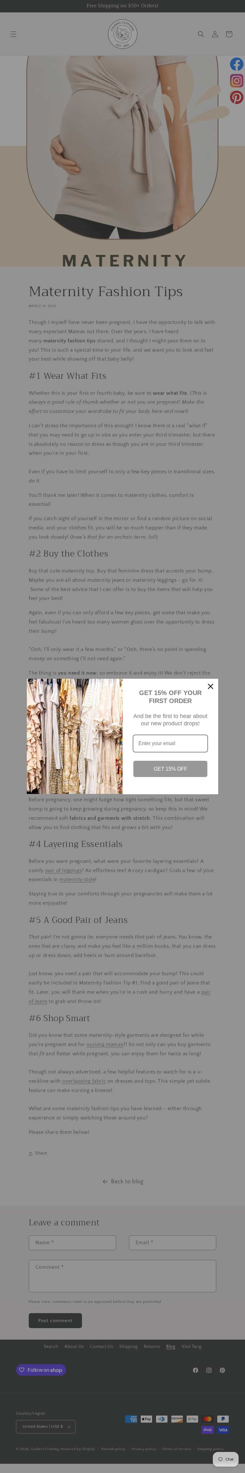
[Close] (210, 686)
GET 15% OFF (170, 769)
